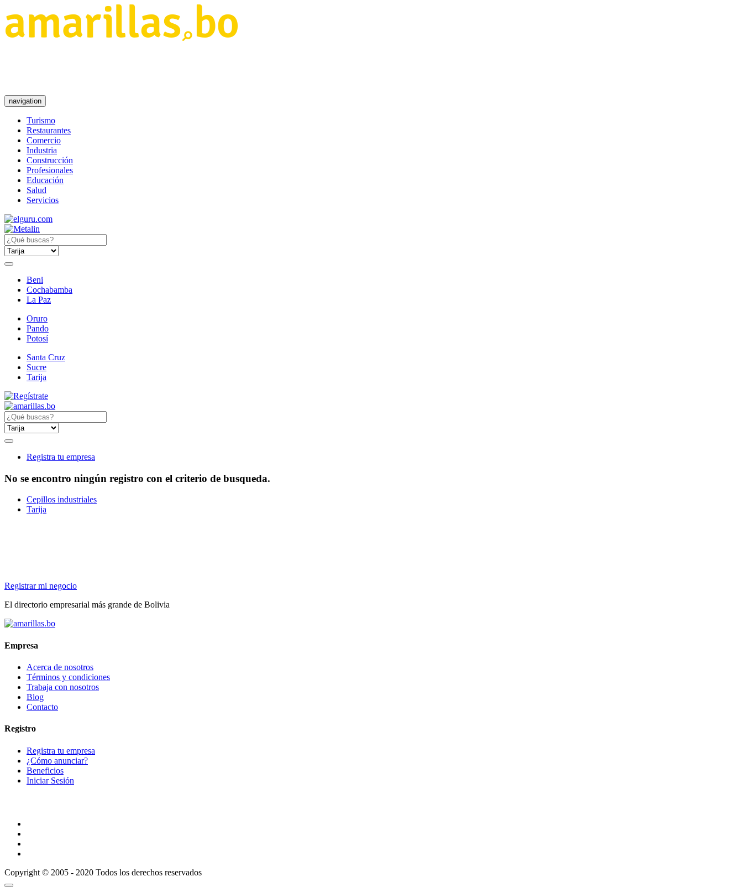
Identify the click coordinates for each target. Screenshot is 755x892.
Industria (42, 150)
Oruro (37, 318)
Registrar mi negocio (40, 585)
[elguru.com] (28, 219)
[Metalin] (22, 229)
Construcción (50, 160)
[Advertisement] (205, 68)
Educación (45, 180)
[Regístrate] (377, 396)
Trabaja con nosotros (63, 687)
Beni (35, 279)
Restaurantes (49, 130)
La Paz (39, 299)
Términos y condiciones (68, 677)
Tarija (36, 377)
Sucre (36, 367)
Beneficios (45, 770)
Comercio (44, 140)
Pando (38, 328)
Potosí (37, 338)
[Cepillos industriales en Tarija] (121, 38)
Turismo (41, 120)
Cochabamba (49, 289)
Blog (35, 697)
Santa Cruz (46, 357)
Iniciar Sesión (50, 780)
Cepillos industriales (62, 499)
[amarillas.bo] (29, 623)
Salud (36, 190)
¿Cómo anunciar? (57, 760)
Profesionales (50, 170)
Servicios (43, 200)
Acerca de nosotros (60, 667)
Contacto (42, 707)
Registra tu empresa (61, 456)
